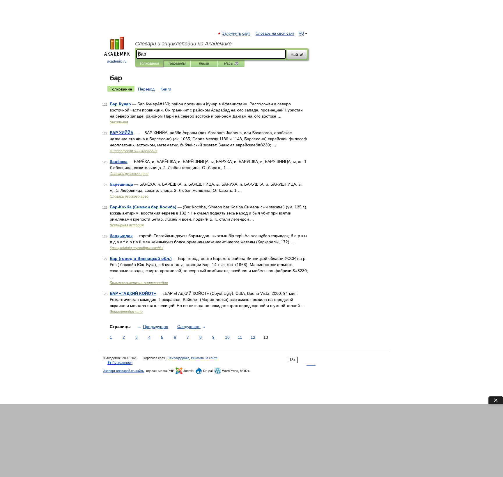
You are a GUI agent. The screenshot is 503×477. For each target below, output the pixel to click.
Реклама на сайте (204, 358)
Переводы (177, 63)
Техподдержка (178, 358)
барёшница (121, 184)
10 (227, 337)
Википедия (119, 122)
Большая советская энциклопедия (139, 283)
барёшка (118, 161)
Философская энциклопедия (133, 151)
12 (253, 337)
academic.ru (117, 61)
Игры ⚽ (231, 63)
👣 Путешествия (119, 362)
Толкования (149, 63)
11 (240, 337)
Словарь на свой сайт (275, 33)
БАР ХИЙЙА (121, 132)
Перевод (146, 89)
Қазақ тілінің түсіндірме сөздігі (136, 248)
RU (301, 33)
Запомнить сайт (236, 33)
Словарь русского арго (129, 174)
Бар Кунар (120, 104)
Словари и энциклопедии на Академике (183, 44)
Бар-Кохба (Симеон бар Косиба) (143, 207)
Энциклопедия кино (126, 312)
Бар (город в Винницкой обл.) (141, 258)
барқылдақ (121, 235)
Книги (204, 63)
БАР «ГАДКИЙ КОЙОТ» (133, 293)
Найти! (297, 54)
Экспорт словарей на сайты (123, 371)
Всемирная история (127, 225)
